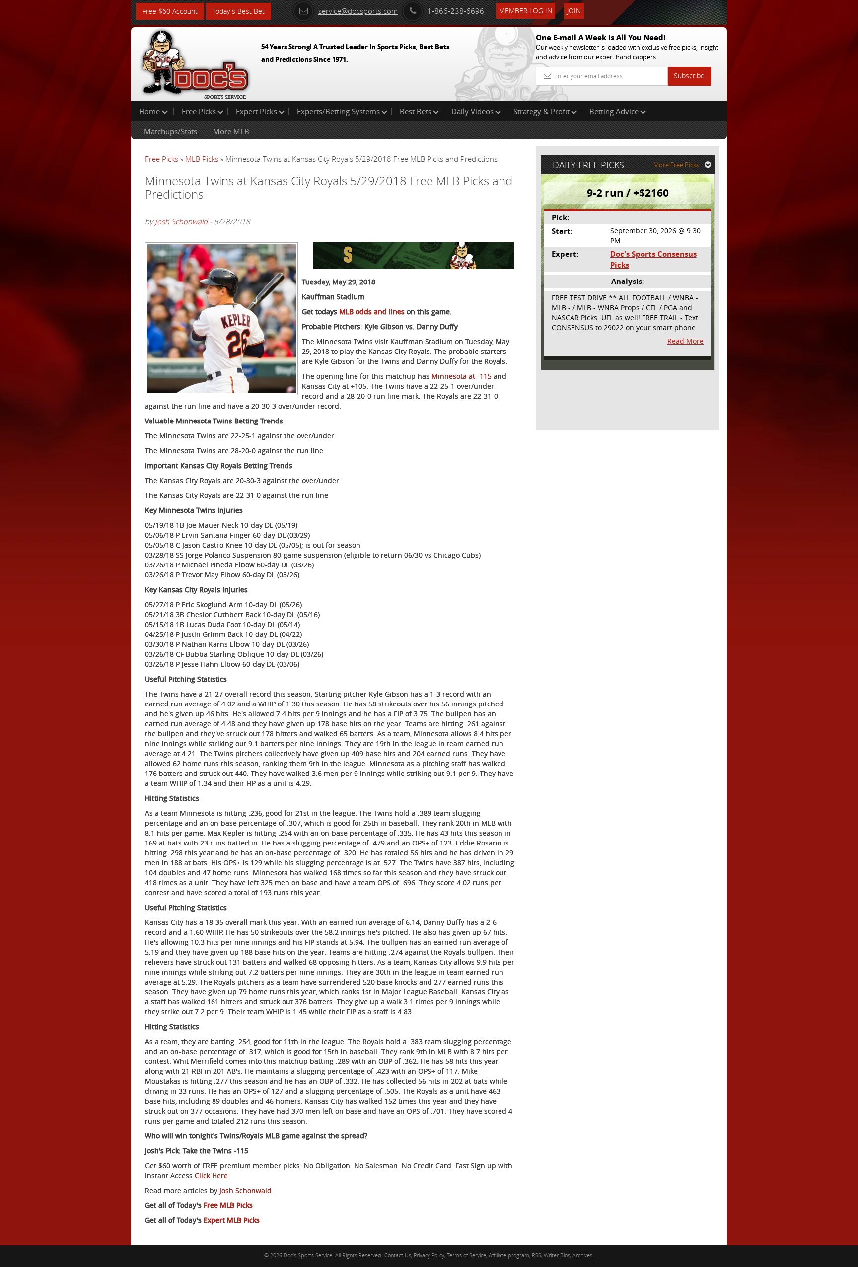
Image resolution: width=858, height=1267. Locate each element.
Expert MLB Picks (232, 1220)
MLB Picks (201, 159)
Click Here (211, 1175)
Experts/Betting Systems (338, 111)
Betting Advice (614, 111)
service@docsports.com (358, 11)
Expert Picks (256, 111)
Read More (685, 341)
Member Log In (525, 10)
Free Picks (199, 111)
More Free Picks (676, 164)
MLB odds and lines (372, 311)
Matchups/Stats (170, 131)
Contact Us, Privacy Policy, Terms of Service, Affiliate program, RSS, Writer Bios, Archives (488, 1255)
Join (574, 10)
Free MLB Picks (228, 1205)
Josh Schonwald (181, 221)
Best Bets (415, 111)
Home (150, 111)
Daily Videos (472, 111)
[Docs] (195, 62)
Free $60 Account (170, 11)
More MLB (231, 131)
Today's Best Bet (239, 11)
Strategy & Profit (541, 111)
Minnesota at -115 (461, 376)
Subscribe (689, 75)
